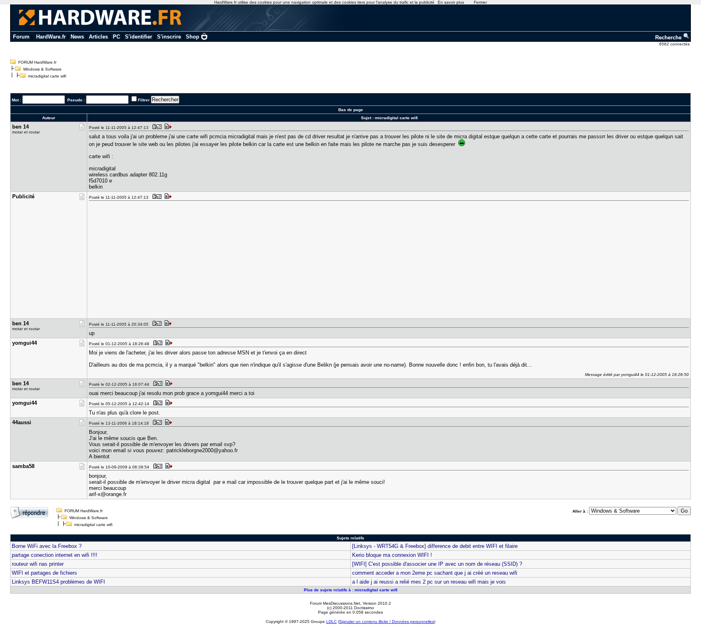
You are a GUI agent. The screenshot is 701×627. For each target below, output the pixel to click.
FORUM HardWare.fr (37, 62)
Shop (192, 37)
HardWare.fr (51, 37)
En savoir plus (451, 2)
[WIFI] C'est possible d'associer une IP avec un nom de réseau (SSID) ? (437, 564)
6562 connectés (675, 44)
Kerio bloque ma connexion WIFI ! (392, 555)
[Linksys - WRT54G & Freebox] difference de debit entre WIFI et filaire (435, 546)
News (77, 37)
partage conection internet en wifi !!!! (54, 555)
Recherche (669, 37)
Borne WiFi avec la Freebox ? (47, 546)
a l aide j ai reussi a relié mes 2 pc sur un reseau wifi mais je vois (429, 582)
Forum (21, 37)
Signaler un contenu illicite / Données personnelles (386, 621)
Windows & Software (42, 69)
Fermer (480, 2)
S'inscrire (169, 37)
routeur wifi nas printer (38, 564)
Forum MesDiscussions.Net (335, 603)
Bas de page (350, 109)
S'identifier (138, 37)
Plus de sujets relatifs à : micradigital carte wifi (351, 590)
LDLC (331, 621)
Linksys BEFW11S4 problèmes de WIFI (58, 582)
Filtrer (144, 100)
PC (116, 37)
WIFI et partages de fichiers (44, 573)
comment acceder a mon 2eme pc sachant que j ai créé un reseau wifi (434, 573)
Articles (98, 37)
